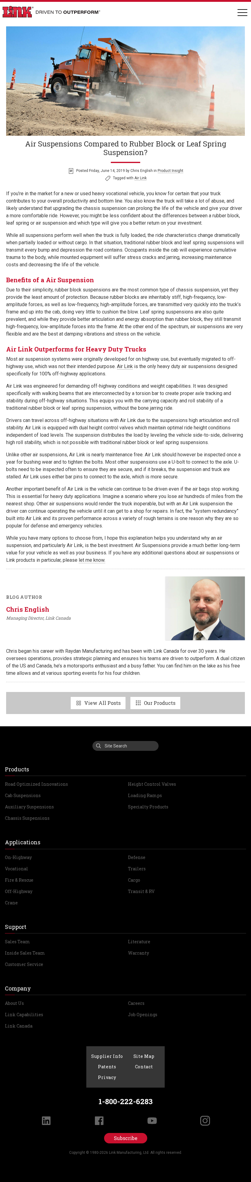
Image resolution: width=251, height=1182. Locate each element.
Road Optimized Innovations (36, 784)
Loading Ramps (145, 795)
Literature (139, 941)
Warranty (138, 953)
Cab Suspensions (23, 795)
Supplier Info (107, 1056)
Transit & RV (141, 891)
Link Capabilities (24, 1014)
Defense (136, 857)
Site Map (144, 1056)
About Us (14, 1003)
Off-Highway (18, 891)
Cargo (134, 880)
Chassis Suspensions (27, 818)
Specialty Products (148, 807)
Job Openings (142, 1014)
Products (17, 769)
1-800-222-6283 (126, 1101)
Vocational (16, 869)
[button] (242, 13)
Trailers (137, 869)
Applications (22, 842)
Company (18, 988)
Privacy (107, 1077)
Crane (11, 903)
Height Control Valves (152, 784)
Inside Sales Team (25, 953)
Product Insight (170, 171)
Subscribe (125, 1138)
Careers (136, 1003)
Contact (144, 1067)
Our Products (159, 703)
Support (15, 926)
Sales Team (17, 941)
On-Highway (18, 857)
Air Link (140, 178)
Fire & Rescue (19, 880)
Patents (107, 1067)
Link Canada (18, 1026)
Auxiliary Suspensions (29, 807)
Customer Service (24, 964)
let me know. (92, 560)
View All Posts (102, 703)
